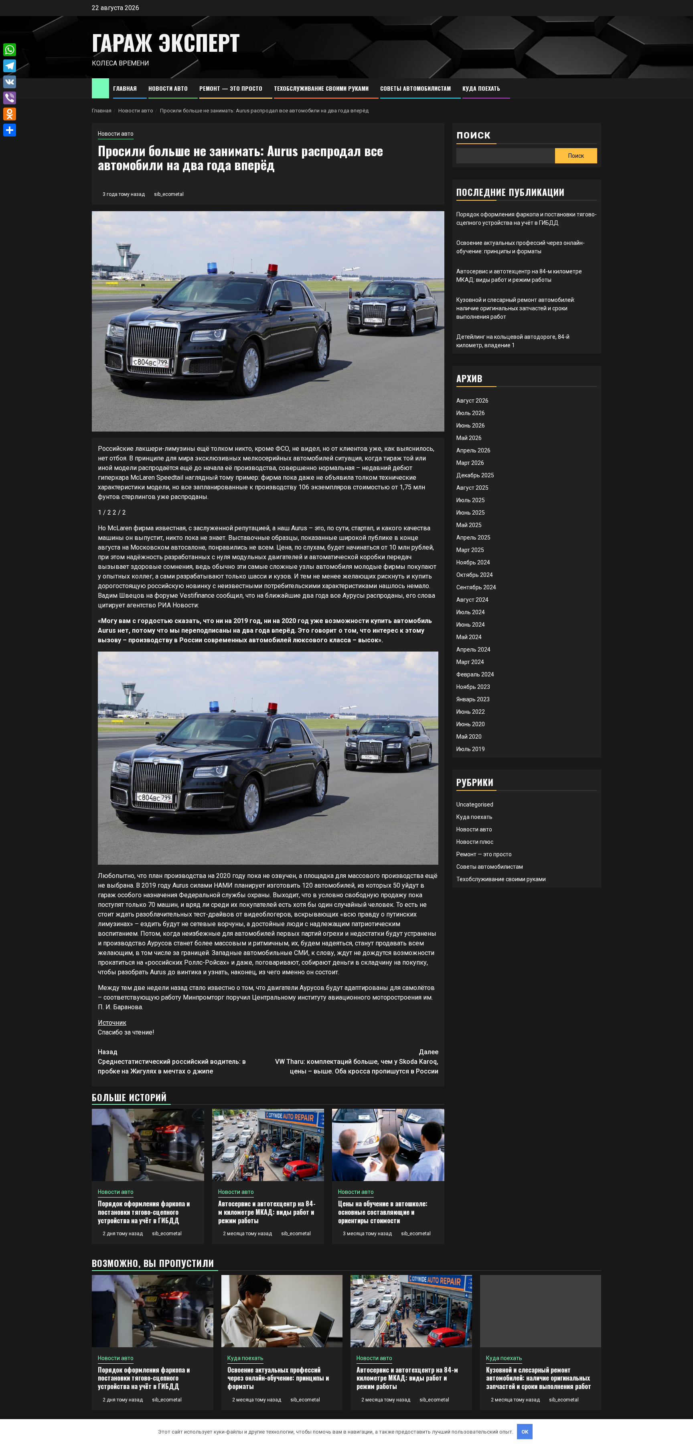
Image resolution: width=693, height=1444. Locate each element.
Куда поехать (481, 88)
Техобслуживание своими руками (321, 88)
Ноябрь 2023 (473, 687)
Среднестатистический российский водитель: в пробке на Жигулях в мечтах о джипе (172, 1061)
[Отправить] (10, 130)
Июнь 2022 (470, 712)
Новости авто (168, 88)
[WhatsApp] (10, 50)
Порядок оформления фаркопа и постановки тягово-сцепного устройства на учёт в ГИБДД (144, 1212)
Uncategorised (474, 804)
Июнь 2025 (470, 512)
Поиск (473, 135)
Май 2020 (469, 736)
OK (525, 1432)
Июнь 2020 (470, 724)
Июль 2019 (470, 749)
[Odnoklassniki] (10, 114)
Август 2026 (472, 400)
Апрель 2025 (473, 537)
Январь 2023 (473, 699)
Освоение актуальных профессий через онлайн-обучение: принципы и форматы (278, 1378)
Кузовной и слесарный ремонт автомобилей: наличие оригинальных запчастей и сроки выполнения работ (515, 308)
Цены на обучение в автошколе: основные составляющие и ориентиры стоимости (383, 1212)
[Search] (595, 88)
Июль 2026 (470, 413)
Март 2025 (470, 550)
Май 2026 (469, 438)
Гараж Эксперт (166, 42)
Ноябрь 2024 (473, 562)
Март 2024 (470, 662)
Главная (125, 88)
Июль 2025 (470, 500)
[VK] (10, 82)
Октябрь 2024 (474, 575)
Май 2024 (469, 637)
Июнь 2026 (470, 425)
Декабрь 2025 (475, 475)
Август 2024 (472, 600)
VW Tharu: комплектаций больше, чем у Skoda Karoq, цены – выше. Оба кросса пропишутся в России (356, 1061)
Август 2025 (472, 488)
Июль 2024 (470, 612)
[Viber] (10, 98)
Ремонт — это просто (230, 88)
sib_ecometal (169, 194)
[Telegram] (10, 66)
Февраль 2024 (475, 674)
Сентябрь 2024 (476, 587)
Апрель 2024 (473, 649)
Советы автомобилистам (415, 88)
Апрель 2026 (473, 450)
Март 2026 (470, 463)
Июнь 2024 (470, 624)
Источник (112, 1022)
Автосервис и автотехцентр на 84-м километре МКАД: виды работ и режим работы (267, 1212)
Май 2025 (469, 525)
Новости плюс (474, 842)
